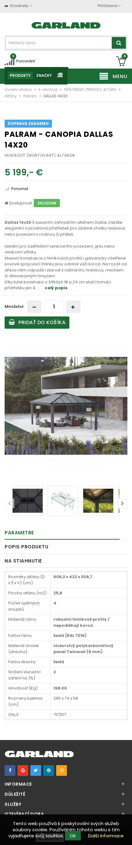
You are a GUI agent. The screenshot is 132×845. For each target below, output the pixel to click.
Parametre (19, 532)
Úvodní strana (19, 89)
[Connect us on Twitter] (35, 770)
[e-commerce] (66, 24)
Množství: (14, 306)
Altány (11, 96)
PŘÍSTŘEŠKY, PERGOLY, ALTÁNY (90, 89)
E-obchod (48, 89)
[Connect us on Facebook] (10, 770)
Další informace (106, 835)
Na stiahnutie (23, 561)
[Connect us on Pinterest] (48, 770)
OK (73, 835)
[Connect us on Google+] (22, 770)
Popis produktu (26, 547)
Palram (30, 96)
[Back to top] (125, 834)
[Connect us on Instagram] (61, 770)
